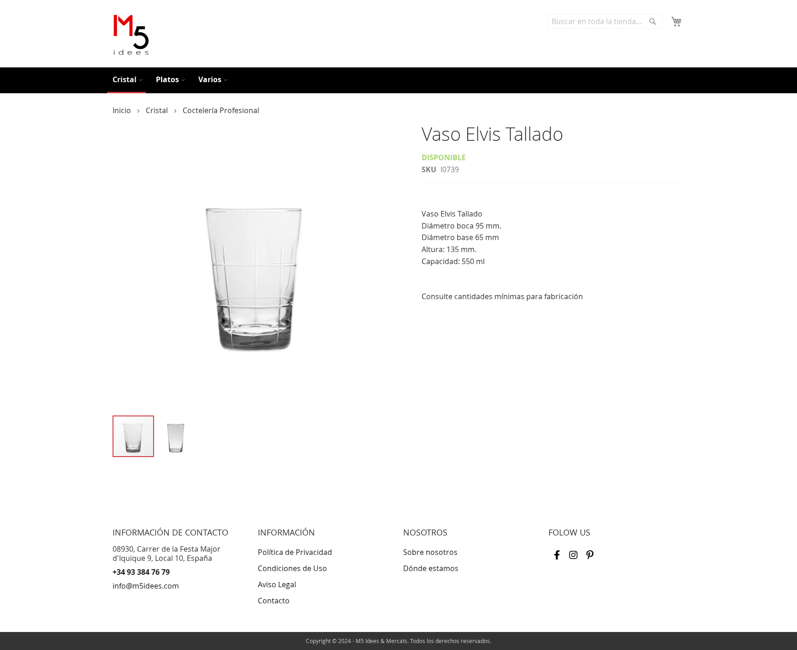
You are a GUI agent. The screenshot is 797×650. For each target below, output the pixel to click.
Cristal (158, 110)
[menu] (398, 80)
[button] (175, 436)
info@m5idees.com (146, 586)
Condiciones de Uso (292, 568)
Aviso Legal (277, 584)
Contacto (274, 601)
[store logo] (131, 35)
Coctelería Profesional (221, 110)
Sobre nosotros (430, 552)
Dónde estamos (430, 568)
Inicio (123, 110)
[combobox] (604, 21)
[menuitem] (126, 80)
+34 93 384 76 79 (141, 572)
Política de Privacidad (295, 552)
